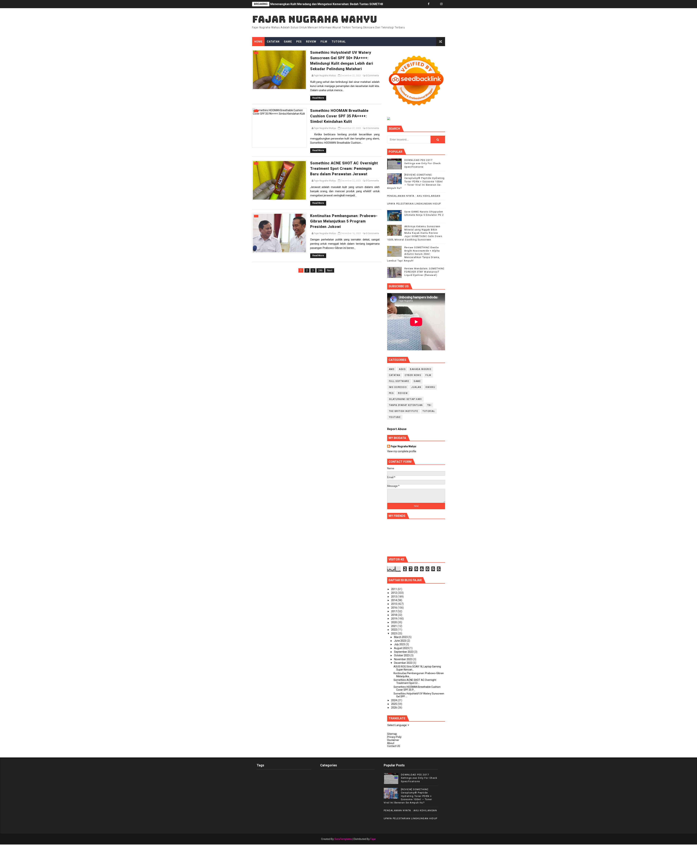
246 (320, 270)
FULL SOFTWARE (399, 381)
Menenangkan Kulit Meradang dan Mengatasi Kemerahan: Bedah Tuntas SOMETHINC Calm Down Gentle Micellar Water (351, 4)
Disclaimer (393, 740)
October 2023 (402, 655)
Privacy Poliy (394, 737)
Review (311, 41)
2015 (394, 603)
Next (329, 270)
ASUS (402, 369)
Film (324, 41)
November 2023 (403, 659)
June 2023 (400, 640)
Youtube (395, 417)
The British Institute (403, 411)
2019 (394, 618)
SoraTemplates (343, 839)
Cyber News (413, 375)
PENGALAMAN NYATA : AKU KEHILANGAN (414, 196)
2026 (394, 707)
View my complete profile (401, 451)
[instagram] (441, 4)
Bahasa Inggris (420, 369)
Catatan (273, 41)
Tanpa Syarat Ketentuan (406, 405)
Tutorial (339, 41)
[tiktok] (435, 4)
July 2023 (400, 644)
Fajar (373, 839)
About (390, 743)
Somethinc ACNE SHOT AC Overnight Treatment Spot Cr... (415, 681)
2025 (394, 703)
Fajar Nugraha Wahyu (314, 19)
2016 (394, 607)
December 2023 (403, 662)
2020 (394, 622)
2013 (394, 596)
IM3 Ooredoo (398, 387)
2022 (394, 629)
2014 (394, 600)
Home (258, 41)
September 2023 (404, 651)
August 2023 (401, 648)
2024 (394, 700)
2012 (394, 592)
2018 (394, 614)
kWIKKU (430, 387)
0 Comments (372, 75)
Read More (318, 98)
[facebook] (428, 4)
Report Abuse (397, 429)
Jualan (416, 387)
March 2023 (401, 637)
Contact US (393, 746)
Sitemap (392, 733)
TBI (429, 405)
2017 (394, 611)
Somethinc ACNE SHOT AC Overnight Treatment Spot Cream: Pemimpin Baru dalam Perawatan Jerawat (344, 168)
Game (288, 41)
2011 (394, 589)
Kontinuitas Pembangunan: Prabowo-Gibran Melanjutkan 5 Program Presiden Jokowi (344, 221)
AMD (392, 369)
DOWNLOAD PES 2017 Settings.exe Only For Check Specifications (422, 163)
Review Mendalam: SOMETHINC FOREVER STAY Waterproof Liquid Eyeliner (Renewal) (424, 271)
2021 (394, 626)
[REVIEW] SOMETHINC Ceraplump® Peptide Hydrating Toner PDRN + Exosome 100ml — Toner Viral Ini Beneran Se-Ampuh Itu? (416, 181)
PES (299, 41)
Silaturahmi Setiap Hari (405, 399)
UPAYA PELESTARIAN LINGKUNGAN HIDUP (414, 203)
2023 (394, 633)
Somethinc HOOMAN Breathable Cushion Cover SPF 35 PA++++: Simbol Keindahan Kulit (339, 116)
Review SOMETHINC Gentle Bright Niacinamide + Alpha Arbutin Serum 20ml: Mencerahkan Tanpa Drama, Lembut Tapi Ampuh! (413, 254)
